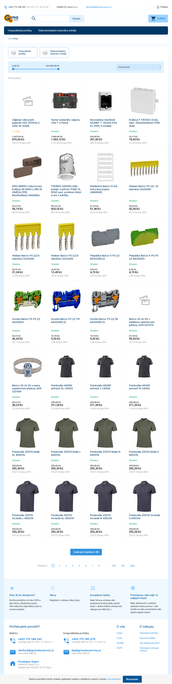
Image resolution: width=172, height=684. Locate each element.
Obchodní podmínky (149, 633)
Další (132, 566)
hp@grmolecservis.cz (86, 650)
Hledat (76, 18)
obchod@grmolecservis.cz (99, 7)
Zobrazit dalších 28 (86, 552)
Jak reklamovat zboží (150, 643)
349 (114, 566)
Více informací (114, 679)
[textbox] (57, 18)
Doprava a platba (147, 638)
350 (123, 566)
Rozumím (132, 679)
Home (11, 38)
